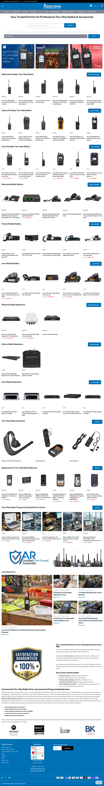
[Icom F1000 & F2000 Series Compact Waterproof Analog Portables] (43, 159)
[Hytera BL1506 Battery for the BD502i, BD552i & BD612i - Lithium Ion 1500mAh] (60, 480)
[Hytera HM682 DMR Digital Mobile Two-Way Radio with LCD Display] (52, 238)
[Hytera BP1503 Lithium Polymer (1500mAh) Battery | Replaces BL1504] (94, 480)
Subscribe (67, 748)
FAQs (3, 758)
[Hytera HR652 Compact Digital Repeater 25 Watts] (31, 358)
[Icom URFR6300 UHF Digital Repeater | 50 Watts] (11, 396)
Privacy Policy (5, 762)
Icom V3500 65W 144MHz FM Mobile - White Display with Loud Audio (11, 294)
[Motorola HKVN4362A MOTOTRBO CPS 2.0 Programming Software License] (92, 521)
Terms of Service (6, 747)
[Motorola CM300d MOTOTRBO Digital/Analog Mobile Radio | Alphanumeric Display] (52, 198)
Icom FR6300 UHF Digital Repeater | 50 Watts (92, 412)
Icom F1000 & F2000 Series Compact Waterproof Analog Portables (43, 174)
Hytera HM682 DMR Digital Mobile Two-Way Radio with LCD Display (51, 254)
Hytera (46, 11)
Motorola (33, 11)
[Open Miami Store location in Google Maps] (37, 753)
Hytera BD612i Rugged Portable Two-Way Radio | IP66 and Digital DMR (60, 138)
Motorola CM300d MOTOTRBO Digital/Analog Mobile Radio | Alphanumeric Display (50, 215)
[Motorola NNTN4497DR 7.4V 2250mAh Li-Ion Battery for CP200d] (9, 480)
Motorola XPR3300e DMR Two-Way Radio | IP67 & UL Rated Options (26, 102)
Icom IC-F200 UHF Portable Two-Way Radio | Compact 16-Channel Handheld (26, 174)
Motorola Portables (94, 74)
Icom (40, 11)
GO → (94, 36)
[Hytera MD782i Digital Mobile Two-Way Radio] (92, 238)
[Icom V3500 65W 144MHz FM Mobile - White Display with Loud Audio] (11, 277)
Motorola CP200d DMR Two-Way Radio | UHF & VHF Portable (9, 102)
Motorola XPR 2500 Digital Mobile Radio (72, 214)
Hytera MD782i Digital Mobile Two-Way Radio (91, 254)
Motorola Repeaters (93, 305)
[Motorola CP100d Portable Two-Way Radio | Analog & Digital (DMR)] (94, 87)
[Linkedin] (9, 778)
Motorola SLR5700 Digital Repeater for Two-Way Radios (10, 335)
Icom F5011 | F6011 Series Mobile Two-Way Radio (31, 294)
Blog (3, 753)
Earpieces (97, 421)
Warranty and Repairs (68, 11)
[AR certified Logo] (52, 557)
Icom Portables (95, 146)
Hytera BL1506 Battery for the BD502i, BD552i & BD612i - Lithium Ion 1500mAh (60, 496)
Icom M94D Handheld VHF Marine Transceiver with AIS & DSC (77, 174)
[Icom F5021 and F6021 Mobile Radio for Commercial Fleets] (92, 277)
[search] (2, 6)
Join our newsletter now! (60, 744)
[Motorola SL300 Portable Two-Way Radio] (43, 87)
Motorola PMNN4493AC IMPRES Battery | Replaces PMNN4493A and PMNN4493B (77, 496)
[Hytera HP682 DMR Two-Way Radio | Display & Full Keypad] (94, 123)
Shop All (7, 11)
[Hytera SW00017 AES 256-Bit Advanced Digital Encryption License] (72, 521)
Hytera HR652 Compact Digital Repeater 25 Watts (30, 374)
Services (4, 756)
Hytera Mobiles (95, 224)
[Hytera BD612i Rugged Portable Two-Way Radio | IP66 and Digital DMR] (60, 123)
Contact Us (92, 11)
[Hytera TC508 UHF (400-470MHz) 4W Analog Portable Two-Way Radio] (26, 123)
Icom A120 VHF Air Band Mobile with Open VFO (51, 294)
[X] (5, 777)
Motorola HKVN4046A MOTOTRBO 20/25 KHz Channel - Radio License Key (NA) (31, 538)
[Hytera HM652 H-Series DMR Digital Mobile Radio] (72, 238)
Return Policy (81, 11)
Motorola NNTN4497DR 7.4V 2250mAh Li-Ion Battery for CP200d (9, 495)
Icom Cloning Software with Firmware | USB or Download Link (51, 537)
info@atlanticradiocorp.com (37, 768)
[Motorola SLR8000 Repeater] (52, 318)
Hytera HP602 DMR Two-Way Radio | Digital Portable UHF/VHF (77, 138)
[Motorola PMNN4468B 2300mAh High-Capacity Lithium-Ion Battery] (26, 480)
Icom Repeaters (95, 382)
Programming (54, 11)
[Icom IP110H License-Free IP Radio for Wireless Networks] (94, 159)
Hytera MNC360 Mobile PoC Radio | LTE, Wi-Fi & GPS (31, 254)
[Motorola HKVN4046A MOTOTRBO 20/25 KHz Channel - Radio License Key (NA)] (31, 521)
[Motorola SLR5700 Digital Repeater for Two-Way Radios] (11, 318)
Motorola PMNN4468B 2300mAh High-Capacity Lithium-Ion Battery (25, 495)
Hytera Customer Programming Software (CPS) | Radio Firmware (11, 537)
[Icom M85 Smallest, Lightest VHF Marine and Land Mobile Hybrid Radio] (60, 159)
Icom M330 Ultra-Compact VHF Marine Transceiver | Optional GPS (72, 294)
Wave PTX (25, 11)
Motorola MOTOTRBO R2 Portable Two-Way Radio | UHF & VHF (77, 102)
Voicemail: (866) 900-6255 (37, 770)
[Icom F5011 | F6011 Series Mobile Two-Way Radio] (31, 277)
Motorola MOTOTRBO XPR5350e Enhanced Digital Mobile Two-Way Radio (92, 215)
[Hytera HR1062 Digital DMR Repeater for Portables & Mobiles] (11, 358)
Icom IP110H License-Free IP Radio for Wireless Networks (94, 174)
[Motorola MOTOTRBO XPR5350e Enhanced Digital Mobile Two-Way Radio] (92, 198)
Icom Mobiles (96, 263)
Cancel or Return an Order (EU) (10, 751)
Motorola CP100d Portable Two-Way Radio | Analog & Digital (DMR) (94, 102)
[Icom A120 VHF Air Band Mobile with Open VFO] (52, 277)
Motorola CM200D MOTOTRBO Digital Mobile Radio (30, 214)
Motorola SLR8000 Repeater (50, 334)
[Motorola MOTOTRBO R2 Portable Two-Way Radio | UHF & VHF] (77, 87)
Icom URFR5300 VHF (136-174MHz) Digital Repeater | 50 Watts (30, 413)
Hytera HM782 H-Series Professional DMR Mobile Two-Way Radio (10, 255)
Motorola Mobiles (94, 184)
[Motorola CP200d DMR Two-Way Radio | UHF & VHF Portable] (9, 87)
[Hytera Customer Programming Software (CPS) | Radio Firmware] (11, 521)
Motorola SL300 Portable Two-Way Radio (43, 101)
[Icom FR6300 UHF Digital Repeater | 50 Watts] (92, 396)
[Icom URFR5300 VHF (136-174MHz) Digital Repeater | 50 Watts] (31, 396)
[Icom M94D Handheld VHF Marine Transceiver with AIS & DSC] (77, 159)
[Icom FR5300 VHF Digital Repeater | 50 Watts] (52, 396)
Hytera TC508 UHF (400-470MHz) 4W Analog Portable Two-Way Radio (25, 138)
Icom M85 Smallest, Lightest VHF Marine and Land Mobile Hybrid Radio (60, 174)
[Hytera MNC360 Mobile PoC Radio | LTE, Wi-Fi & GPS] (31, 238)
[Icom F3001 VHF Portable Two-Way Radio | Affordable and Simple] (9, 159)
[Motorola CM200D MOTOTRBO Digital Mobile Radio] (31, 198)
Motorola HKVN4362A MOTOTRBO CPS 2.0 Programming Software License (92, 538)
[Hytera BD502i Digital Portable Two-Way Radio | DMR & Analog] (9, 123)
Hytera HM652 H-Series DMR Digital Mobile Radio (71, 254)
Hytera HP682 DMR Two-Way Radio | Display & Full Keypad (94, 138)
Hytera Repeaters (94, 344)
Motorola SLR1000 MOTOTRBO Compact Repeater (30, 335)
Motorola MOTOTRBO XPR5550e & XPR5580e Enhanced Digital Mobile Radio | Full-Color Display (11, 215)
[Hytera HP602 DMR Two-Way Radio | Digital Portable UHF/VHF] (77, 123)
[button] (45, 36)
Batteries (97, 468)
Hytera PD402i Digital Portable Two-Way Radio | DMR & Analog (43, 138)
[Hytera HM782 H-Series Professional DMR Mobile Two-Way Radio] (11, 238)
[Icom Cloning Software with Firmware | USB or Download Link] (52, 521)
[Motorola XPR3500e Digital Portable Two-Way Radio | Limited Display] (60, 87)
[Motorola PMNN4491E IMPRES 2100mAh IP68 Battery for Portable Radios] (43, 480)
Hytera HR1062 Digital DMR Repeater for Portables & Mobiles (11, 374)
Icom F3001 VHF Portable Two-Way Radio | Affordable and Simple (9, 174)
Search (71, 25)
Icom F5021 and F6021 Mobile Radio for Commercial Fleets (91, 294)
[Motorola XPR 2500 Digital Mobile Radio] (72, 198)
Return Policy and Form (8, 749)
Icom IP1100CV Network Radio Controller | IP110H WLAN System (72, 412)
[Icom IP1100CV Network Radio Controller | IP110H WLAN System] (72, 396)
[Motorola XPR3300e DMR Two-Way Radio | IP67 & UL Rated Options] (26, 87)
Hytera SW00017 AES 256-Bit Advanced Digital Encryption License (71, 538)
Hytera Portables (94, 110)
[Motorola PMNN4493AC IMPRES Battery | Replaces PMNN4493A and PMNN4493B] (77, 480)
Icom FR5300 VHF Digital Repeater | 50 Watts (51, 412)
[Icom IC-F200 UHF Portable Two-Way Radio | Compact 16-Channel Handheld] (26, 159)
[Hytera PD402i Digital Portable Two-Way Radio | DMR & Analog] (43, 123)
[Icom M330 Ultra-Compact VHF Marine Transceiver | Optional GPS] (72, 277)
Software (97, 507)
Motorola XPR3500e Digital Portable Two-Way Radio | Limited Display (60, 102)
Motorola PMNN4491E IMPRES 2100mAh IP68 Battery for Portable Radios (43, 495)
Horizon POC (16, 11)
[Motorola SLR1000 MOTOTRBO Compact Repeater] (31, 318)
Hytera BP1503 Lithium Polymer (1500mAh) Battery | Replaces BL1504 (94, 495)
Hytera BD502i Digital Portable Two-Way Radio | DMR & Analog (9, 138)
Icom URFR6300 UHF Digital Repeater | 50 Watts (9, 412)
